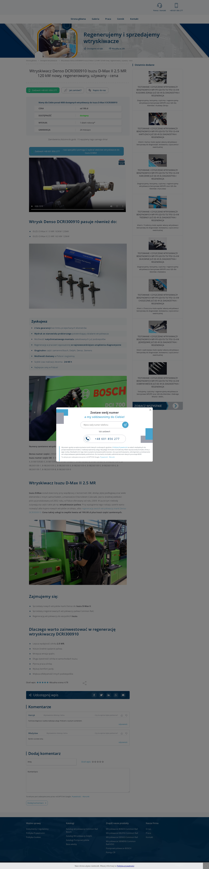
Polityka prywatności (125, 866)
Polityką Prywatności (120, 447)
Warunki (112, 457)
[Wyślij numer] (125, 425)
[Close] (150, 409)
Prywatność (104, 457)
